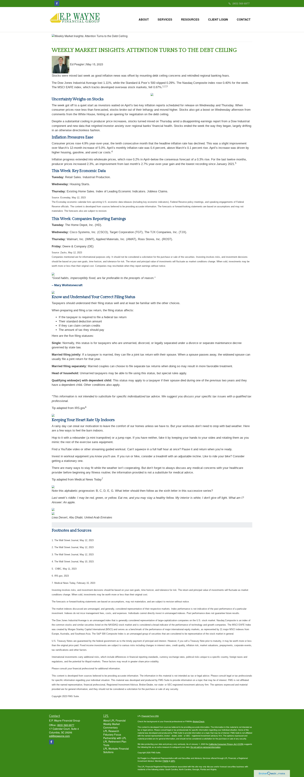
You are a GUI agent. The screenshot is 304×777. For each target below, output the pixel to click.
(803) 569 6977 (241, 3)
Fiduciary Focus (112, 734)
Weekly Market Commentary (111, 725)
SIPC (173, 760)
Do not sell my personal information (205, 747)
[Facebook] (56, 3)
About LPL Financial (114, 720)
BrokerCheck (198, 721)
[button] (143, 19)
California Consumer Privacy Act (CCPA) (226, 744)
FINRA (165, 760)
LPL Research (111, 731)
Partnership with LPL (114, 738)
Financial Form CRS (150, 715)
